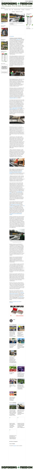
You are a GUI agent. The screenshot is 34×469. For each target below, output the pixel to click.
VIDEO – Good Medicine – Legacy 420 (12, 385)
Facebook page (21, 296)
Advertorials (15, 301)
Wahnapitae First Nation (19, 11)
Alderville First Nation (17, 9)
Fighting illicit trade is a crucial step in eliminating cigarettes (12, 346)
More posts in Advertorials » (21, 324)
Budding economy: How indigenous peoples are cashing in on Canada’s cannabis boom (20, 386)
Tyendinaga (13, 11)
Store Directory (27, 9)
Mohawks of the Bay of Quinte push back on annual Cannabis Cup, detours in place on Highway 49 (20, 425)
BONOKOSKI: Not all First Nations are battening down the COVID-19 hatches (12, 437)
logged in (14, 445)
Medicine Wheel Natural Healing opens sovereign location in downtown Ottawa (12, 334)
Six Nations (22, 9)
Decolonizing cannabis (11, 373)
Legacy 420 (18, 39)
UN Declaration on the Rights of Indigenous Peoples (15, 172)
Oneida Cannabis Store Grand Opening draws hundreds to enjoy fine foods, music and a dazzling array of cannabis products (12, 359)
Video (12, 9)
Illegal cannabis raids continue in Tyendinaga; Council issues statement (12, 425)
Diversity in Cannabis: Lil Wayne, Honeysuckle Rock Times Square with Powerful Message (21, 374)
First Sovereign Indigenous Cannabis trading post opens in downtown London (20, 334)
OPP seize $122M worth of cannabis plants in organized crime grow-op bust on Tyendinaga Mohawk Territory (12, 413)
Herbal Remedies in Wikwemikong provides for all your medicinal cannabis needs (20, 346)
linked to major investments (15, 204)
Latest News (6, 9)
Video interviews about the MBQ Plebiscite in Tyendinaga (12, 399)
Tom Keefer (12, 36)
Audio (10, 9)
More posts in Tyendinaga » (21, 402)
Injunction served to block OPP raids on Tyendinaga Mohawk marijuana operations (20, 412)
